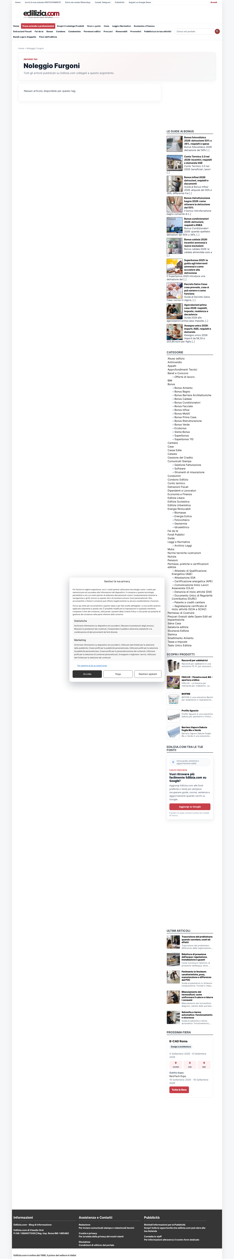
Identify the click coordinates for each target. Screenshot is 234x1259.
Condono (60, 31)
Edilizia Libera (176, 497)
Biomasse (180, 512)
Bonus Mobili (182, 413)
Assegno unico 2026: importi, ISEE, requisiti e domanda (197, 328)
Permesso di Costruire (181, 612)
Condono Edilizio (178, 479)
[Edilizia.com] (41, 14)
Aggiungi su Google (190, 806)
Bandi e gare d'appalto (24, 37)
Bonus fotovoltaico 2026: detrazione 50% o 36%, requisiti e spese (198, 140)
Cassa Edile (175, 450)
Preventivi (135, 31)
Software (179, 468)
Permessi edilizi (92, 31)
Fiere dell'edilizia (48, 37)
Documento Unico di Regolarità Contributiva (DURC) (192, 597)
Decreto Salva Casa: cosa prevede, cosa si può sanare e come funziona (196, 289)
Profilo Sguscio (190, 710)
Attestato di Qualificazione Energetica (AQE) (189, 572)
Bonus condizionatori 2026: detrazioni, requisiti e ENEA (196, 222)
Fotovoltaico (182, 519)
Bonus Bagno (182, 391)
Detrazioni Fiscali (22, 31)
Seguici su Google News (140, 2)
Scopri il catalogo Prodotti (70, 26)
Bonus (49, 31)
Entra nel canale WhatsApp (77, 2)
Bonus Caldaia (183, 398)
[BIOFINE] (173, 699)
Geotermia (180, 523)
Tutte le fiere (179, 1089)
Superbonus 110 (183, 439)
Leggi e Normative (121, 26)
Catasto (172, 453)
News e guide (94, 26)
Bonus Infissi (181, 409)
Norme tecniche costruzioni (184, 552)
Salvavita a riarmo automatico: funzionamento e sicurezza (197, 1015)
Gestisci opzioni (148, 674)
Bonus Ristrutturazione (188, 420)
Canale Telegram (102, 2)
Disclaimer (84, 1242)
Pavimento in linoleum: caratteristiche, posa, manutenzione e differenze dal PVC (196, 975)
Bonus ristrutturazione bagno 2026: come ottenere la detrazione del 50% (197, 202)
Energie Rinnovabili (179, 508)
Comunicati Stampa (179, 461)
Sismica (172, 634)
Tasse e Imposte (177, 641)
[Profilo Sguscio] (173, 716)
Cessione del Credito (180, 457)
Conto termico (176, 483)
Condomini (174, 475)
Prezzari (108, 31)
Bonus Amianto (183, 387)
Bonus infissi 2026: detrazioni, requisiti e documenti (196, 180)
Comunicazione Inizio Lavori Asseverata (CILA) (190, 586)
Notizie (172, 556)
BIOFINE (186, 693)
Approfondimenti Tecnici (182, 369)
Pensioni (173, 560)
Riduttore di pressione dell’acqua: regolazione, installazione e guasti (194, 957)
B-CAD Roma (178, 1041)
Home (18, 2)
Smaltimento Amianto (181, 638)
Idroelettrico (181, 527)
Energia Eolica (183, 516)
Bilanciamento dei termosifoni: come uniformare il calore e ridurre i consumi (197, 995)
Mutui (171, 549)
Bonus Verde (182, 424)
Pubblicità (119, 2)
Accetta (87, 674)
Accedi (213, 2)
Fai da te (39, 31)
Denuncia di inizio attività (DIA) (193, 591)
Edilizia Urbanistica (179, 505)
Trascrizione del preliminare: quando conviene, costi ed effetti (197, 939)
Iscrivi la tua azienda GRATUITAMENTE (43, 2)
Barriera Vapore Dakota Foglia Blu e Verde (194, 728)
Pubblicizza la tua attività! (157, 31)
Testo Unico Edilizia (179, 645)
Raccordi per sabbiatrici (195, 660)
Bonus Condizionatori (187, 402)
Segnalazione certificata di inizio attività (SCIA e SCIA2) (189, 607)
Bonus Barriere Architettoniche (192, 395)
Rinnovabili (121, 31)
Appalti (172, 365)
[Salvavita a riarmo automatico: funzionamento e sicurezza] (173, 1017)
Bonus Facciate (183, 406)
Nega (118, 674)
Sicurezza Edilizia (178, 630)
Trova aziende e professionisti (38, 26)
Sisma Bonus (182, 431)
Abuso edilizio (176, 358)
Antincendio (175, 362)
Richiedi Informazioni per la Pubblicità (164, 1224)
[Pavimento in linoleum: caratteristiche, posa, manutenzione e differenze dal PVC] (173, 977)
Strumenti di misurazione (189, 472)
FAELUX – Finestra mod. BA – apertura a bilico (197, 678)
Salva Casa (174, 623)
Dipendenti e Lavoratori (182, 490)
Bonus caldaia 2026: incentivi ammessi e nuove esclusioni (196, 242)
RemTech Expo (177, 1076)
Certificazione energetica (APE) (193, 581)
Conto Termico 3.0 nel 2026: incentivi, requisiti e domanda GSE (198, 159)
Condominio (74, 31)
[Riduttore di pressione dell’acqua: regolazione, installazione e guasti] (173, 959)
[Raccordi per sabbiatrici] (173, 665)
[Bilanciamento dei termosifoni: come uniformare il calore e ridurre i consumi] (173, 997)
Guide (171, 538)
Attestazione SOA (184, 577)
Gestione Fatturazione (187, 464)
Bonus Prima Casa (185, 417)
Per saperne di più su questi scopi (92, 665)
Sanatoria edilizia (178, 627)
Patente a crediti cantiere (189, 602)
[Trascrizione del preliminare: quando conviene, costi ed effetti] (173, 942)
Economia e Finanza (144, 26)
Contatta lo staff (153, 1236)
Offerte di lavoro (184, 376)
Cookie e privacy (88, 1233)
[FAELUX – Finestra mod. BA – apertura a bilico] (173, 682)
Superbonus (181, 435)
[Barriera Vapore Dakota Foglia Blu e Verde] (173, 732)
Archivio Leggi (183, 545)
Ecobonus (180, 428)
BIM (170, 380)
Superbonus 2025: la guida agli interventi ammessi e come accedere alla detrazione (196, 266)
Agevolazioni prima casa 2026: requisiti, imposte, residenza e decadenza (196, 309)
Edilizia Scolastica (178, 501)
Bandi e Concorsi (178, 373)
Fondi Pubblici (176, 534)
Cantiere (173, 442)
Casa (106, 26)
